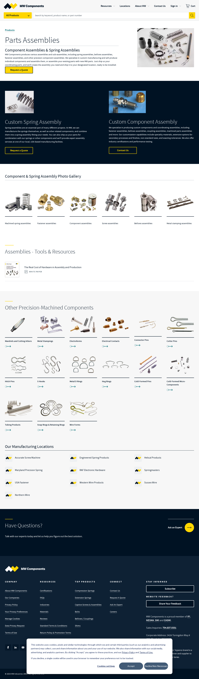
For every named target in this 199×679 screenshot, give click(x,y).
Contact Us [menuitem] (160, 6)
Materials (44, 611)
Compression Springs (85, 590)
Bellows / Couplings (84, 618)
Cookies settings (106, 666)
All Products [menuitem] (12, 15)
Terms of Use (11, 632)
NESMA (150, 620)
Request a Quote (19, 70)
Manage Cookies (12, 618)
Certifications (46, 590)
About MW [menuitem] (140, 6)
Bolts (77, 611)
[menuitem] (190, 6)
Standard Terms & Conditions (53, 625)
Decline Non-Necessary (156, 666)
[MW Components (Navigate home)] (25, 569)
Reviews (43, 618)
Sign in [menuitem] (174, 6)
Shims (78, 625)
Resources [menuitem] (106, 6)
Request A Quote (117, 597)
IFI (188, 616)
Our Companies (12, 597)
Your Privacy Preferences (16, 611)
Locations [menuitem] (125, 6)
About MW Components (16, 590)
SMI (157, 620)
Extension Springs (83, 597)
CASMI (167, 620)
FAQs (42, 597)
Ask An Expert (116, 604)
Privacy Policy (11, 604)
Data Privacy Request (15, 625)
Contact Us (123, 150)
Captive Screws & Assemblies (88, 604)
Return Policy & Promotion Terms (55, 632)
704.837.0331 (169, 627)
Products (10, 30)
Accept (131, 666)
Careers (113, 611)
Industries (44, 604)
